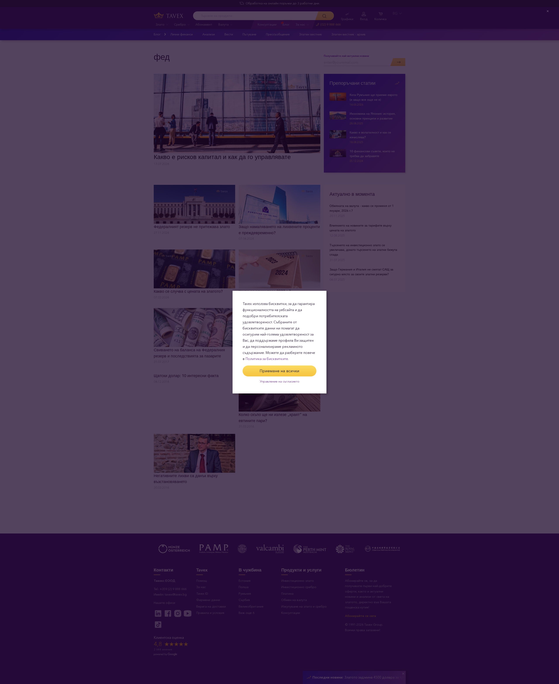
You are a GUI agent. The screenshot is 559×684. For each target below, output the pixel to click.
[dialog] (279, 342)
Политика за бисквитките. (267, 359)
